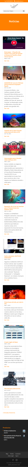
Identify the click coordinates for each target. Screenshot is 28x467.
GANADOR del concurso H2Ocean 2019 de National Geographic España (13, 84)
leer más (6, 61)
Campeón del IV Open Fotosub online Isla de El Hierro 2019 (13, 131)
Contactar (18, 453)
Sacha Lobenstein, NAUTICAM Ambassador (12, 256)
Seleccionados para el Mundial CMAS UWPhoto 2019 (12, 159)
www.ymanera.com (14, 465)
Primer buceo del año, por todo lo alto (13, 302)
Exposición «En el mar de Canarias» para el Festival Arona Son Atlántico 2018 (14, 208)
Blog (7, 453)
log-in (17, 456)
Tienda (12, 453)
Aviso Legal (11, 456)
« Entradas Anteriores (9, 413)
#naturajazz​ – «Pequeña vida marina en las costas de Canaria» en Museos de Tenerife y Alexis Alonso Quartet (13, 54)
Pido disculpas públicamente (12, 388)
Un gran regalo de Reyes (11, 342)
